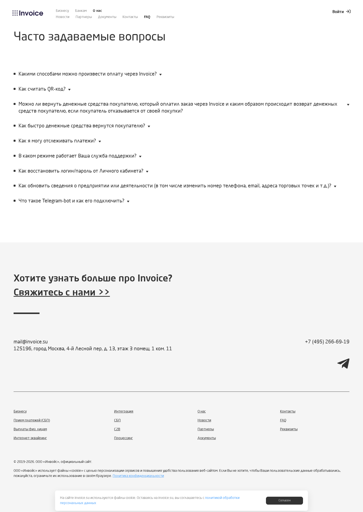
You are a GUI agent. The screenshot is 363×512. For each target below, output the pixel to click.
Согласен (285, 500)
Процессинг (123, 438)
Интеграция (123, 411)
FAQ (147, 17)
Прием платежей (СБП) (32, 420)
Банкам (81, 11)
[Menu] (346, 29)
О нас (97, 11)
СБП (117, 420)
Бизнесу (62, 11)
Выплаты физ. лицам (30, 429)
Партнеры (84, 17)
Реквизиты (165, 17)
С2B (117, 429)
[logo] (27, 14)
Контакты (130, 17)
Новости (62, 17)
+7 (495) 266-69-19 (327, 342)
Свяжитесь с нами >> (62, 293)
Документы (107, 17)
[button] (181, 75)
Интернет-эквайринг (30, 438)
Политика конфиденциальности (138, 476)
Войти (338, 12)
